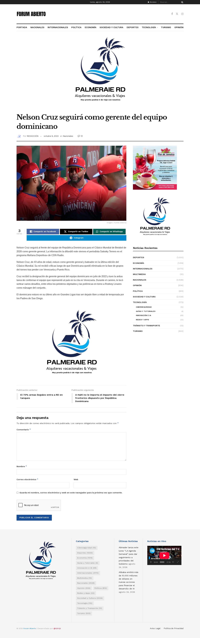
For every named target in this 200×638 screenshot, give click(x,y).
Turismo (138, 331)
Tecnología (140, 302)
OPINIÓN (178, 27)
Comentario (24, 429)
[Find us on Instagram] (182, 14)
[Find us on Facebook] (172, 14)
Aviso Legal (155, 628)
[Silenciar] (173, 562)
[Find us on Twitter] (177, 14)
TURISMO (166, 27)
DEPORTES (132, 27)
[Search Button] (182, 2)
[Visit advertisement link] (100, 74)
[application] (164, 555)
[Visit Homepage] (31, 14)
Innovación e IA (143, 315)
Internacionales (142, 268)
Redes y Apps (142, 320)
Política (138, 291)
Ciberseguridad (144, 307)
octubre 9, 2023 (51, 136)
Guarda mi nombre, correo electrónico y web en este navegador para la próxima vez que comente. (70, 492)
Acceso (153, 2)
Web (76, 479)
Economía (138, 263)
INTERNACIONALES (58, 27)
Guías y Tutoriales (145, 311)
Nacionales (68, 136)
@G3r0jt (57, 628)
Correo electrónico (27, 479)
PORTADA (22, 27)
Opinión (137, 285)
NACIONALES (37, 27)
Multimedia (139, 274)
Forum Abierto (30, 628)
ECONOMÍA (90, 27)
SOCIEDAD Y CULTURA (111, 27)
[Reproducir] (151, 562)
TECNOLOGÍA (149, 27)
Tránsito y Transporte (146, 325)
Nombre (22, 466)
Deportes (138, 257)
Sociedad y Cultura (144, 296)
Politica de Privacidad (173, 628)
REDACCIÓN (32, 136)
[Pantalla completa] (177, 562)
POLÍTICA (76, 27)
